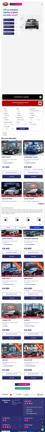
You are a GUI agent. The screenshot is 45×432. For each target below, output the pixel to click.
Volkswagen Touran (31, 157)
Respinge (8, 227)
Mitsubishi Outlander (31, 238)
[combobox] (10, 111)
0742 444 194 (29, 411)
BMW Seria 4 (6, 278)
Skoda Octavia (7, 199)
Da (6, 128)
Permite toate (36, 227)
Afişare (40, 224)
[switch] (17, 220)
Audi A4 (26, 320)
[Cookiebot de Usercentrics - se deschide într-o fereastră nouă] (39, 204)
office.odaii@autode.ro (31, 413)
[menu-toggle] (42, 4)
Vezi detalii (11, 176)
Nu (12, 128)
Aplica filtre (22, 128)
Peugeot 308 (6, 320)
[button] (33, 402)
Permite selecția (22, 227)
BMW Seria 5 (6, 157)
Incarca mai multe (22, 384)
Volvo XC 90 (28, 360)
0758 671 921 (29, 409)
